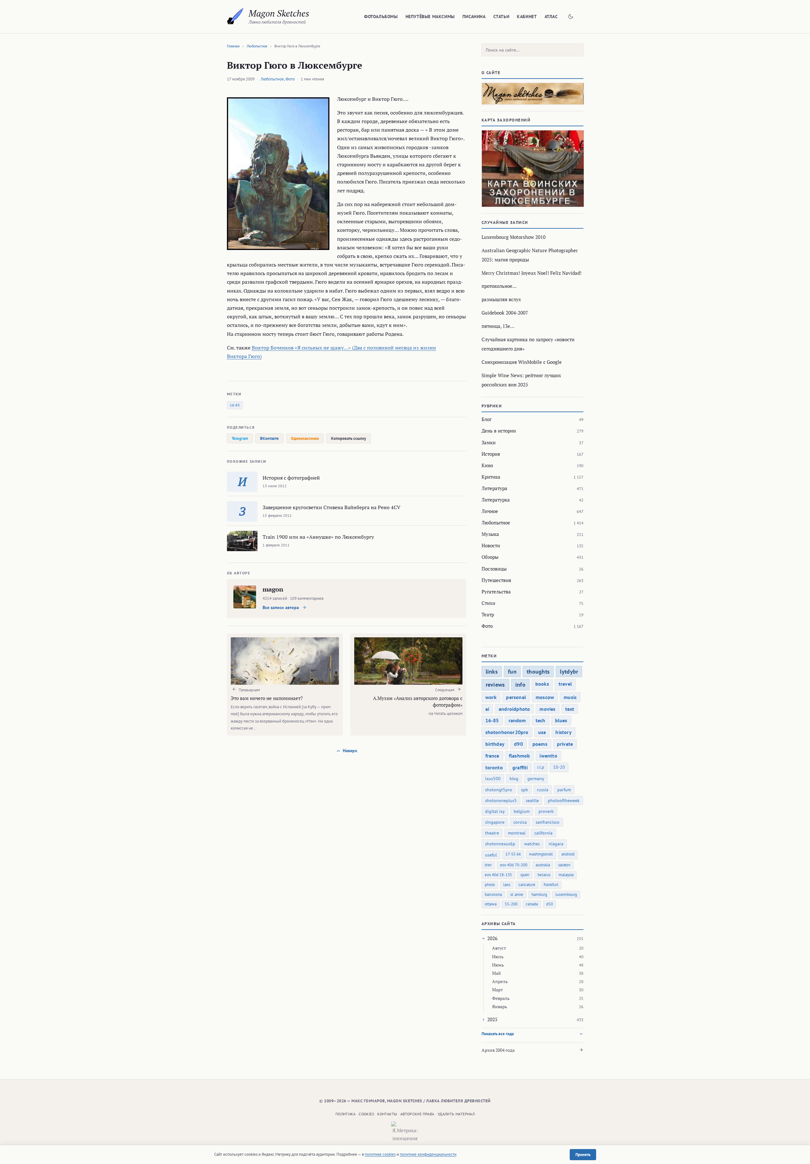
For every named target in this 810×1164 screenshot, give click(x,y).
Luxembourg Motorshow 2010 (514, 237)
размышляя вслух (501, 299)
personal (516, 697)
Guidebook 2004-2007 (505, 312)
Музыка (490, 534)
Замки (489, 442)
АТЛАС (551, 16)
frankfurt (551, 884)
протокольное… (499, 286)
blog (514, 778)
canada (532, 904)
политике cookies (380, 1154)
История (491, 454)
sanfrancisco (548, 822)
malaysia (566, 874)
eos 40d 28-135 (498, 874)
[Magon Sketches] (235, 16)
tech (541, 720)
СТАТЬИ (501, 16)
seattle (532, 800)
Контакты (387, 1114)
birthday (495, 744)
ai (487, 709)
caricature (526, 884)
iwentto (548, 755)
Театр (488, 614)
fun (512, 671)
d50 (549, 904)
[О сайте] (532, 94)
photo (490, 884)
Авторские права (417, 1114)
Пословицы (494, 568)
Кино (487, 465)
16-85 (235, 405)
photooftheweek (564, 800)
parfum (564, 790)
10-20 (559, 767)
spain (524, 874)
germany (535, 778)
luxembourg (566, 894)
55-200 (511, 904)
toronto (494, 767)
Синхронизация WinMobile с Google (522, 362)
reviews (495, 684)
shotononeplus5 (501, 800)
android (567, 854)
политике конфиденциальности (428, 1154)
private (565, 744)
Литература (494, 488)
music (570, 697)
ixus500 (493, 778)
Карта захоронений (506, 120)
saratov (564, 865)
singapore (494, 822)
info (520, 684)
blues (561, 720)
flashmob (519, 755)
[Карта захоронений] (532, 168)
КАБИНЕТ (527, 16)
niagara (556, 844)
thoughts (538, 671)
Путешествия (496, 580)
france (492, 755)
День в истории (499, 430)
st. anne (516, 894)
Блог (486, 419)
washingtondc (541, 854)
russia (542, 790)
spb (524, 790)
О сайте (491, 72)
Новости (491, 545)
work (491, 697)
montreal (516, 833)
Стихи (488, 603)
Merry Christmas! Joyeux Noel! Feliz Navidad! (531, 273)
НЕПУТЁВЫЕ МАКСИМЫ (430, 16)
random (517, 720)
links (492, 671)
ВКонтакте (269, 438)
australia (543, 865)
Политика (345, 1114)
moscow (545, 697)
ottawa (491, 904)
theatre (492, 833)
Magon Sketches (279, 13)
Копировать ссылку (348, 438)
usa (542, 732)
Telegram (240, 438)
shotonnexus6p (500, 844)
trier (488, 865)
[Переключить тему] (571, 16)
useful (491, 855)
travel (565, 684)
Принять (582, 1154)
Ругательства (496, 591)
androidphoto (514, 709)
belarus (544, 874)
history (563, 732)
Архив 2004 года (498, 1050)
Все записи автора (281, 607)
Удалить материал (456, 1114)
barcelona (493, 894)
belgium (522, 811)
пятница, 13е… (498, 326)
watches (532, 844)
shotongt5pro (498, 790)
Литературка (496, 499)
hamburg (539, 894)
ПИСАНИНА (474, 16)
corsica (520, 822)
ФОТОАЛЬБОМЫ (381, 16)
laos (506, 884)
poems (539, 744)
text (569, 709)
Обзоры (490, 557)
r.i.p (540, 767)
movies (547, 709)
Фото (290, 79)
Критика (491, 477)
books (542, 684)
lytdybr (569, 671)
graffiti (520, 767)
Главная (233, 46)
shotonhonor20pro (507, 732)
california (543, 833)
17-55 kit (513, 854)
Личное (490, 511)
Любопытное (257, 46)
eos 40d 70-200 (513, 865)
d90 (518, 744)
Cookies (366, 1114)
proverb (546, 811)
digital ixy (495, 811)
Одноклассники (305, 438)
